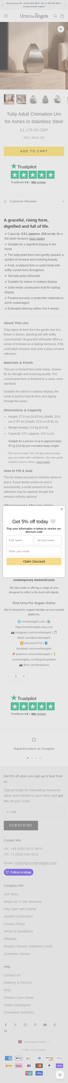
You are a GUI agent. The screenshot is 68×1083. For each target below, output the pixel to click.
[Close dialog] (61, 509)
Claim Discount (34, 561)
